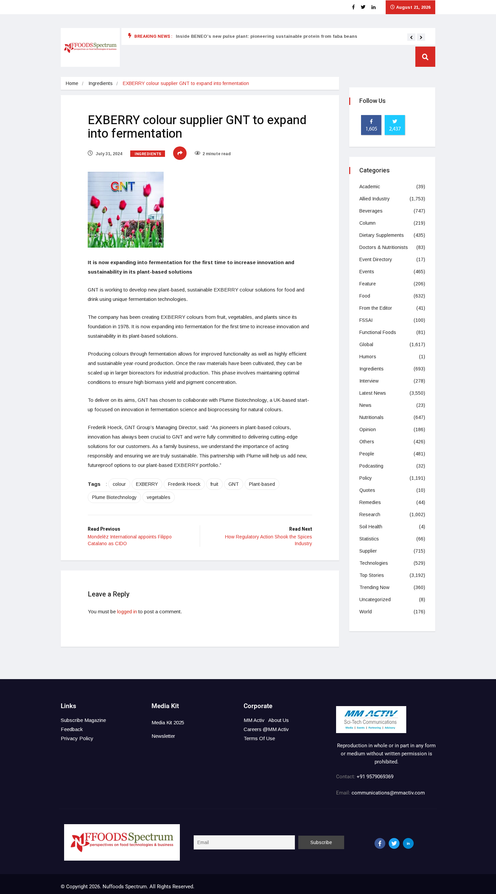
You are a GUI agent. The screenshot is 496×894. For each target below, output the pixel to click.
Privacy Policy (77, 738)
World (365, 611)
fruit (214, 484)
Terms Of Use (259, 738)
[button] (411, 37)
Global (366, 344)
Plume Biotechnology (114, 497)
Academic (369, 186)
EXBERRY (147, 484)
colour (119, 484)
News (365, 405)
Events (366, 271)
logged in (127, 611)
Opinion (367, 429)
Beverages (371, 211)
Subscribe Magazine (83, 720)
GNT (233, 484)
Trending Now (374, 587)
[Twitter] (394, 843)
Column (367, 223)
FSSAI (366, 320)
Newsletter (163, 736)
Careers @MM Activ (266, 729)
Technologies (373, 563)
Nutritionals (371, 417)
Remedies (370, 502)
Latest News (372, 393)
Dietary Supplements (381, 235)
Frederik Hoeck (184, 484)
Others (366, 441)
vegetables (158, 497)
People (366, 453)
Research (369, 514)
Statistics (369, 538)
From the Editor (375, 308)
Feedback (72, 729)
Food (364, 296)
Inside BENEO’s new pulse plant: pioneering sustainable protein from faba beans (266, 36)
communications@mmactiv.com (387, 793)
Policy (365, 478)
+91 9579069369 (375, 777)
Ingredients (100, 83)
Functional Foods (377, 332)
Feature (367, 283)
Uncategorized (375, 599)
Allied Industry (374, 198)
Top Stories (371, 575)
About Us (278, 720)
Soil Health (370, 526)
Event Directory (375, 259)
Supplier (368, 551)
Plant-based (262, 484)
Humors (367, 356)
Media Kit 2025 (167, 722)
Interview (369, 381)
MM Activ (254, 720)
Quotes (367, 490)
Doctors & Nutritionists (383, 247)
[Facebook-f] (380, 843)
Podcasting (371, 466)
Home (72, 83)
